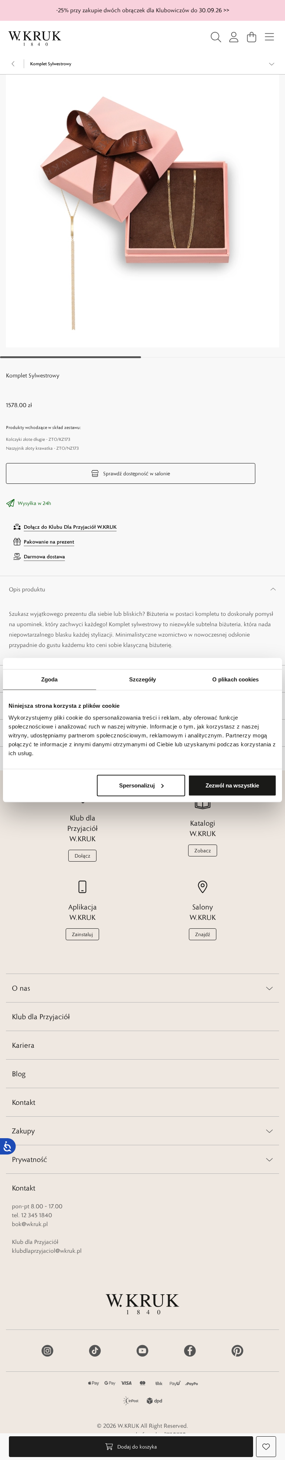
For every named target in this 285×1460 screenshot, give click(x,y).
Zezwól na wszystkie (232, 785)
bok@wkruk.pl (30, 1224)
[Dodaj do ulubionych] (266, 1446)
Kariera (23, 1045)
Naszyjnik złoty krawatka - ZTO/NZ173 (42, 448)
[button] (142, 211)
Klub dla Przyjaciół (41, 1016)
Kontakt (23, 1102)
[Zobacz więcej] (271, 63)
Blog (19, 1073)
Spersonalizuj (137, 785)
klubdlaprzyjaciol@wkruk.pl (47, 1250)
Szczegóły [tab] (142, 679)
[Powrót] (13, 63)
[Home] (35, 38)
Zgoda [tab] (49, 679)
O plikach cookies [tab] (235, 679)
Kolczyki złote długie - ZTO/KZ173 (38, 439)
